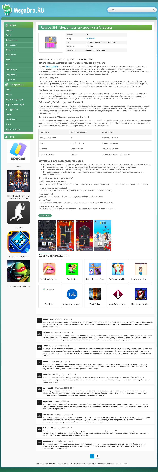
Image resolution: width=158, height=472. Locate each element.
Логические (11, 55)
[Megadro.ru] (26, 10)
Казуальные (11, 50)
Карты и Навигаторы (15, 104)
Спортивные (11, 74)
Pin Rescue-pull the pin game (118, 279)
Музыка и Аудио (13, 129)
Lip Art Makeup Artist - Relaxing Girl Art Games (49, 279)
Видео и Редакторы (14, 99)
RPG (8, 64)
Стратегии (10, 79)
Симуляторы (11, 69)
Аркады (9, 30)
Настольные (11, 45)
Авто (8, 90)
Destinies (49, 304)
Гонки (8, 59)
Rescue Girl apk (52, 66)
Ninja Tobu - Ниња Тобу (118, 304)
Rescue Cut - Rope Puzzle (140, 279)
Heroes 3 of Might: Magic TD (140, 304)
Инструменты (12, 109)
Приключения (12, 40)
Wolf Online (95, 304)
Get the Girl (72, 279)
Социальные (11, 119)
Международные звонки (72, 304)
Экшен (8, 35)
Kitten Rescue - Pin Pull (95, 279)
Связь (8, 114)
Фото (8, 124)
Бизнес (9, 94)
